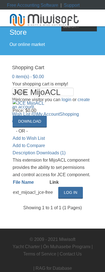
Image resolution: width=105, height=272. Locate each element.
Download (29, 121)
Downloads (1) (51, 152)
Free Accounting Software (32, 5)
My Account (48, 114)
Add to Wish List (29, 138)
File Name (23, 182)
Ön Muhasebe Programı (66, 246)
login (66, 99)
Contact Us (71, 254)
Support (72, 5)
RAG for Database (54, 268)
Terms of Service (39, 254)
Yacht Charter (26, 246)
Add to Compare (29, 145)
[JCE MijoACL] (28, 103)
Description (24, 152)
